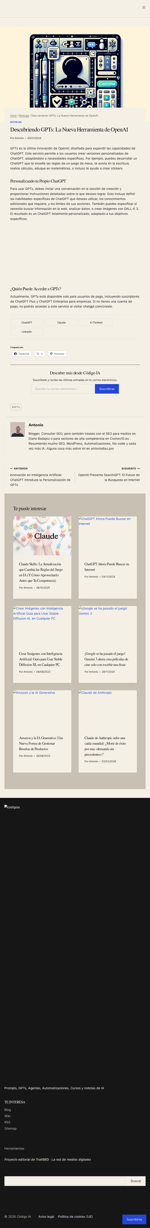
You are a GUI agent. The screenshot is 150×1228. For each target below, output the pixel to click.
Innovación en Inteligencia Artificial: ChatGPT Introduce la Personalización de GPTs (40, 477)
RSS (7, 1122)
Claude (61, 322)
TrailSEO (42, 1159)
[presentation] (42, 535)
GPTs (16, 407)
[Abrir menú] (143, 7)
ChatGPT (26, 322)
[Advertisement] (75, 253)
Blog (7, 1110)
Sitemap (10, 1128)
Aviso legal (46, 1216)
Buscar (136, 1181)
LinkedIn (27, 331)
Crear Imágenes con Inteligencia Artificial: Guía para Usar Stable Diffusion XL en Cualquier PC (40, 659)
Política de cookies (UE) (75, 1216)
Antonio (19, 138)
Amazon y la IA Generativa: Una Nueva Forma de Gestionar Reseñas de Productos (41, 743)
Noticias (16, 122)
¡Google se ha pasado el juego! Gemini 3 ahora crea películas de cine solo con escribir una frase (106, 659)
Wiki (7, 1116)
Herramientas (14, 1148)
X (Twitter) (96, 322)
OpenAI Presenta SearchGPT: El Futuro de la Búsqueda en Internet (109, 474)
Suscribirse (107, 389)
